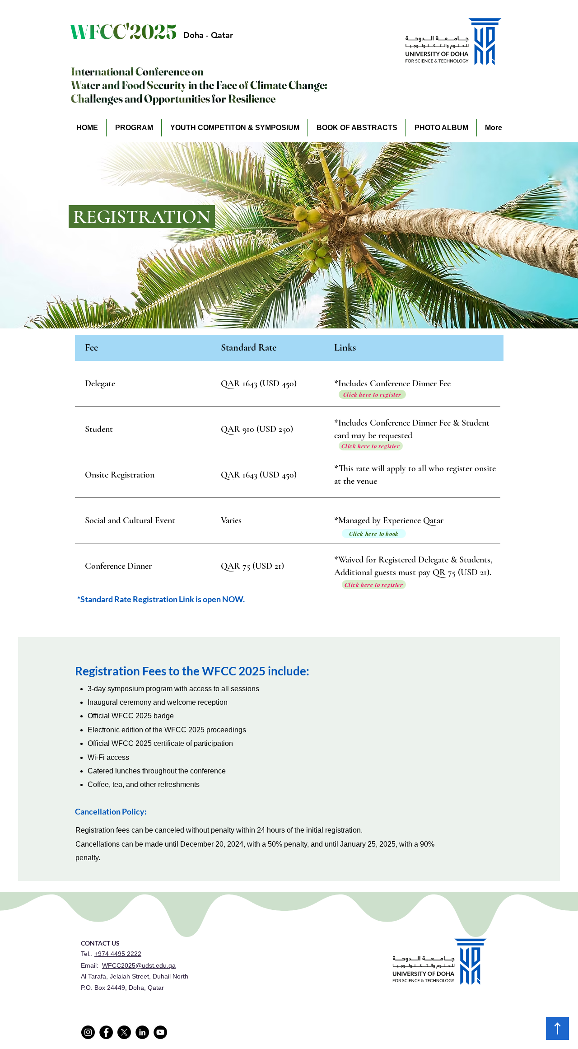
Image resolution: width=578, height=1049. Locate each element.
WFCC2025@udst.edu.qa (139, 965)
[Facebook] (106, 1032)
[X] (124, 1032)
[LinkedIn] (142, 1032)
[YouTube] (160, 1032)
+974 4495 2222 (117, 953)
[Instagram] (88, 1032)
